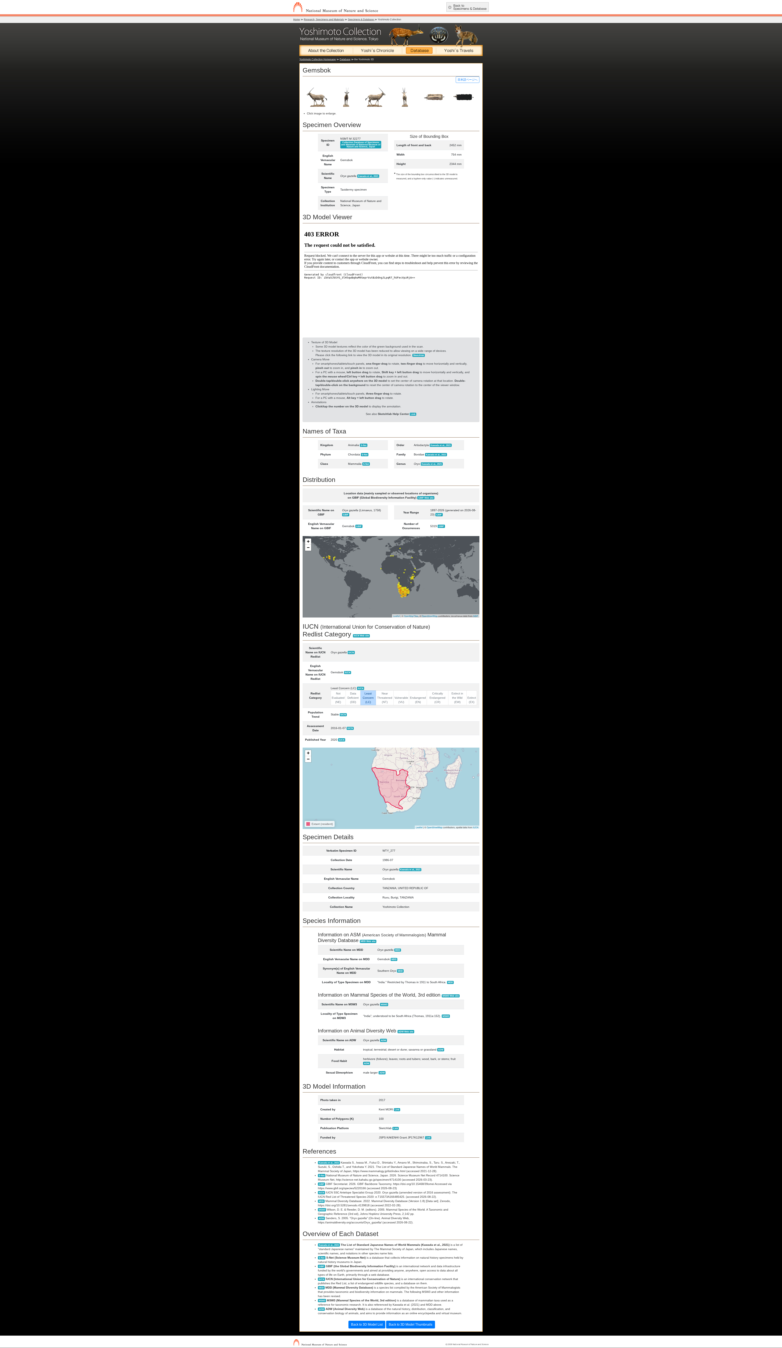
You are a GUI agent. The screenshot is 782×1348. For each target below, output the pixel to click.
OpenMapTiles (411, 616)
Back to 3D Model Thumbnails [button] (410, 1324)
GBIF (475, 616)
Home (296, 19)
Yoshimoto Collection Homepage (317, 59)
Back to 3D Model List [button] (367, 1324)
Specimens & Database (361, 19)
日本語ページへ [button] (468, 79)
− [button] (308, 547)
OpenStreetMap (429, 616)
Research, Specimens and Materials (324, 19)
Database (345, 59)
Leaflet (396, 616)
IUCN (475, 827)
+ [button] (308, 541)
